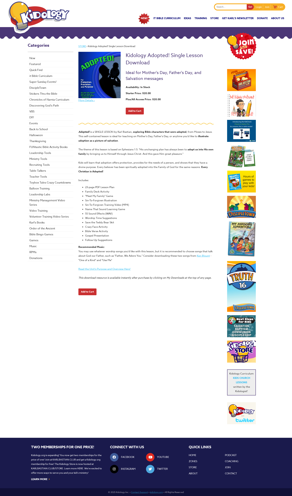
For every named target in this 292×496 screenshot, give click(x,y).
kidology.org (156, 492)
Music (33, 246)
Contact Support (139, 492)
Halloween (36, 135)
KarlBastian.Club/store (47, 468)
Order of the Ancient (42, 229)
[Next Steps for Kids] (241, 326)
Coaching (231, 461)
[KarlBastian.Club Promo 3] (241, 80)
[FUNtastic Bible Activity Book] (241, 156)
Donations (35, 258)
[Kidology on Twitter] (241, 413)
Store (214, 18)
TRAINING (200, 18)
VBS (31, 112)
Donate (262, 18)
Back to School (38, 129)
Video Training (38, 211)
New (32, 58)
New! (144, 18)
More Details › (86, 100)
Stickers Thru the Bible (43, 94)
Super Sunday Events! (43, 82)
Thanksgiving (37, 141)
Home (192, 455)
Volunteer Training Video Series (49, 217)
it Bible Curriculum (166, 18)
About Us (277, 18)
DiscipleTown (37, 88)
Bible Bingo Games (41, 234)
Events (33, 123)
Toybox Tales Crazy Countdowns (50, 183)
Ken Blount (203, 256)
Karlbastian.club (64, 459)
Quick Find (36, 70)
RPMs (32, 252)
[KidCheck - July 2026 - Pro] (241, 131)
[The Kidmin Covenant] (241, 105)
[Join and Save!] (241, 59)
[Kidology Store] (241, 352)
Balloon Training (39, 189)
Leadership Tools (40, 153)
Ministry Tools (38, 159)
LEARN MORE (40, 479)
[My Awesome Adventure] (241, 239)
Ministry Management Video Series (47, 202)
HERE (80, 468)
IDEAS (187, 18)
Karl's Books (37, 223)
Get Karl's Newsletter (238, 18)
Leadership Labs (39, 194)
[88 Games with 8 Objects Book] (241, 181)
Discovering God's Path (44, 106)
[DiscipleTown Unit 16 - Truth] (241, 286)
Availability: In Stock (138, 87)
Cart (280, 6)
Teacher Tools (38, 177)
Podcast (231, 455)
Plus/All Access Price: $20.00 (143, 99)
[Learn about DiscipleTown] (241, 207)
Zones (193, 461)
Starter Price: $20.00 (138, 93)
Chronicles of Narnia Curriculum (49, 100)
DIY (31, 117)
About (193, 473)
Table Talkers (37, 171)
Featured (35, 64)
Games (33, 240)
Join (267, 6)
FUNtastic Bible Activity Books (48, 147)
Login (259, 6)
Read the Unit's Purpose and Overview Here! (104, 269)
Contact (231, 473)
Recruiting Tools (39, 165)
